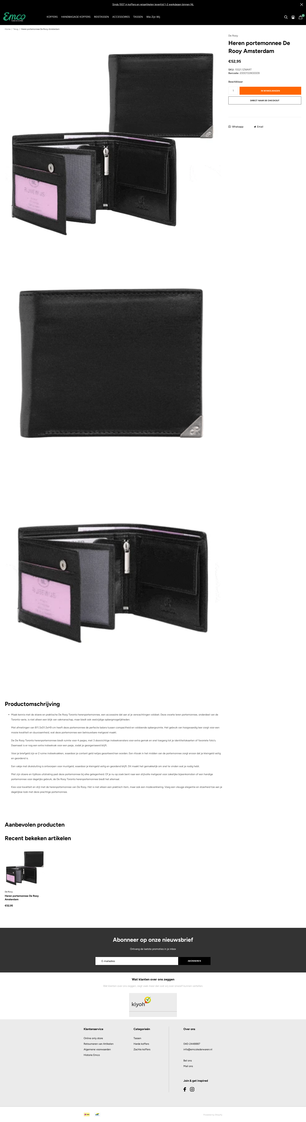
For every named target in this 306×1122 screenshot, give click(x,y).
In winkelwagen (270, 91)
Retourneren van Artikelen (98, 1043)
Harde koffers (141, 1043)
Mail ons (188, 1066)
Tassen (137, 1038)
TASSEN (138, 16)
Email (260, 126)
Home (8, 29)
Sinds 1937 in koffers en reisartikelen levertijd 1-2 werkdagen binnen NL (153, 4)
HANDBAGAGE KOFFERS (76, 16)
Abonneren (194, 961)
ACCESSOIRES (121, 16)
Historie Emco (92, 1054)
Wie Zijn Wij (153, 16)
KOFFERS (52, 16)
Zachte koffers (142, 1049)
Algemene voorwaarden (97, 1049)
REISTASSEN (101, 16)
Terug (15, 29)
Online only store (93, 1038)
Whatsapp (237, 126)
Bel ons (187, 1060)
